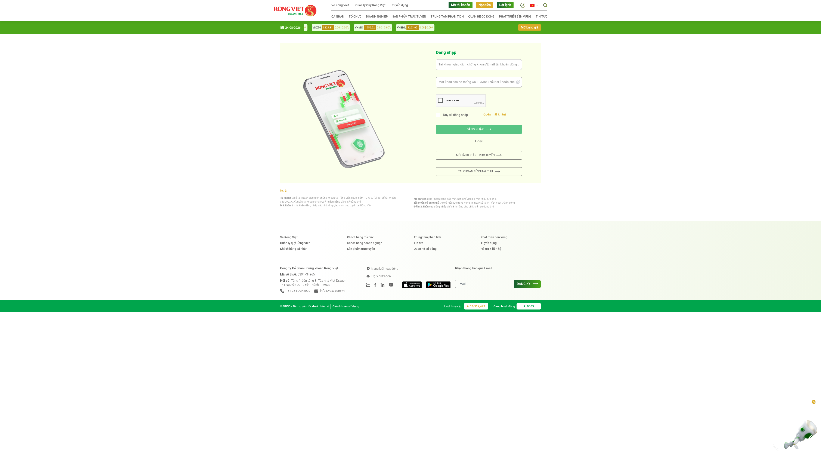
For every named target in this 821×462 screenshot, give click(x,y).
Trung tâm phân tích (447, 16)
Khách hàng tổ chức (360, 237)
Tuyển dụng (400, 5)
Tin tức (541, 16)
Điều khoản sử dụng (345, 306)
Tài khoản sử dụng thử (475, 171)
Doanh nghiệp (377, 16)
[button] (522, 5)
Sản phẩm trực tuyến (409, 16)
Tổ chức (355, 16)
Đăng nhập (475, 129)
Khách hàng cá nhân (293, 248)
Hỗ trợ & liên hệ (491, 248)
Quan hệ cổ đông (481, 16)
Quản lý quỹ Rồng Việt (295, 243)
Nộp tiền (484, 5)
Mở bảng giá (529, 27)
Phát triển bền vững (515, 16)
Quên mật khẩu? (494, 114)
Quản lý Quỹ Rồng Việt (370, 5)
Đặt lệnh (505, 5)
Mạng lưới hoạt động (384, 268)
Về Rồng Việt (340, 5)
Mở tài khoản (460, 5)
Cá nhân (337, 16)
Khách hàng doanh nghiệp (364, 243)
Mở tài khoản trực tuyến (475, 155)
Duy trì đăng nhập (455, 115)
